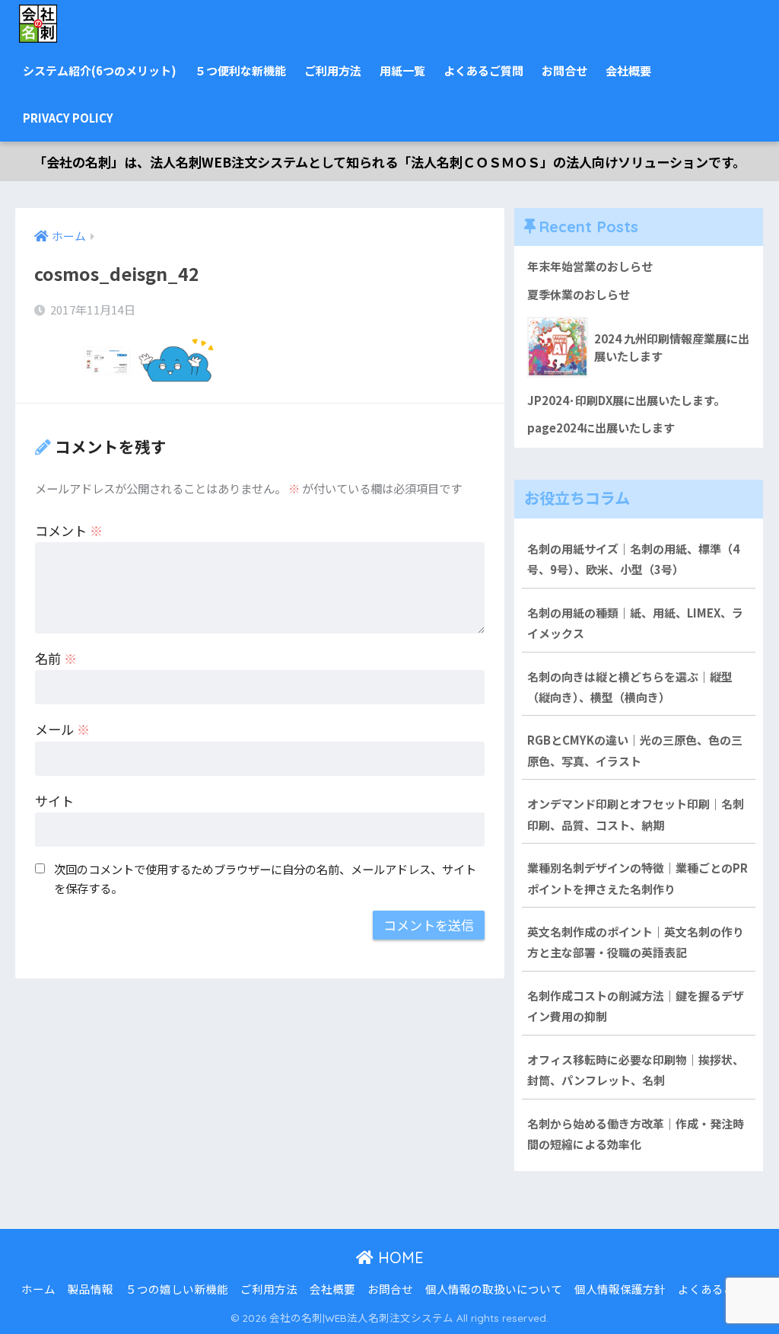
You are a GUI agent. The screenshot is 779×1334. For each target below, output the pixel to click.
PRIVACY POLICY (68, 118)
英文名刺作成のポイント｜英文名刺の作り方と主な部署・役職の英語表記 (635, 942)
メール (62, 729)
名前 (56, 658)
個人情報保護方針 (620, 1289)
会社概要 (628, 70)
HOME (399, 1257)
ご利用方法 (332, 70)
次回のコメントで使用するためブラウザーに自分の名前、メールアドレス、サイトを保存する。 (265, 878)
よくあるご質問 (483, 70)
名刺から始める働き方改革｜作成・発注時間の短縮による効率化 (635, 1133)
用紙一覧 (402, 70)
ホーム (38, 1289)
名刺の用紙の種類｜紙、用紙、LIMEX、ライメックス (635, 623)
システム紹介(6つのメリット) (99, 70)
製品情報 (90, 1289)
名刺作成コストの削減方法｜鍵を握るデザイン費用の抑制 (635, 1006)
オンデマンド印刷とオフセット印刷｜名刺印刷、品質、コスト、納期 (635, 814)
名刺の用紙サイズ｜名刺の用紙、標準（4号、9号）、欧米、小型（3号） (633, 559)
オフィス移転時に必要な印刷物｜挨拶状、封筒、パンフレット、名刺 (635, 1070)
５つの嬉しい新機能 (177, 1289)
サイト (54, 800)
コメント (69, 530)
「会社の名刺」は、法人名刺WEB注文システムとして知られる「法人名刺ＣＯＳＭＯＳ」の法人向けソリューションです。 (389, 161)
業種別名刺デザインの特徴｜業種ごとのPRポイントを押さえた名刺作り (637, 878)
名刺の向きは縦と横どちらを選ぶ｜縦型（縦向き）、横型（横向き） (630, 687)
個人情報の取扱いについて (493, 1289)
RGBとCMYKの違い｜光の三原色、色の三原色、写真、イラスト (634, 750)
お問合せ (564, 70)
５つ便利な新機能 (240, 70)
